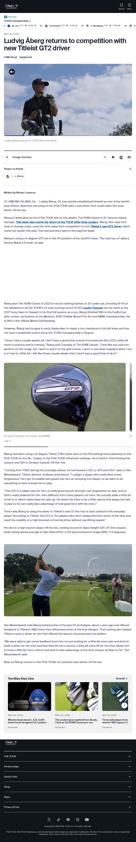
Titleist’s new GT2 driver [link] (105, 226)
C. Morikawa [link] (97, 25)
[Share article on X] (105, 157)
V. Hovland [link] (54, 25)
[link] (12, 6)
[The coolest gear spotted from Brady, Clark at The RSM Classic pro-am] (76, 696)
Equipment (13, 727)
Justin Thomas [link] (93, 308)
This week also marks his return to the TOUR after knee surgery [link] (57, 222)
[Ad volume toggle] (12, 72)
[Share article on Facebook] (113, 157)
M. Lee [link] (15, 25)
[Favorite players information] (130, 169)
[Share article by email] (129, 157)
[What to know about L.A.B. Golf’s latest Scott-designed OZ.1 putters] (29, 696)
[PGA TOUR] (11, 742)
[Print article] (121, 157)
